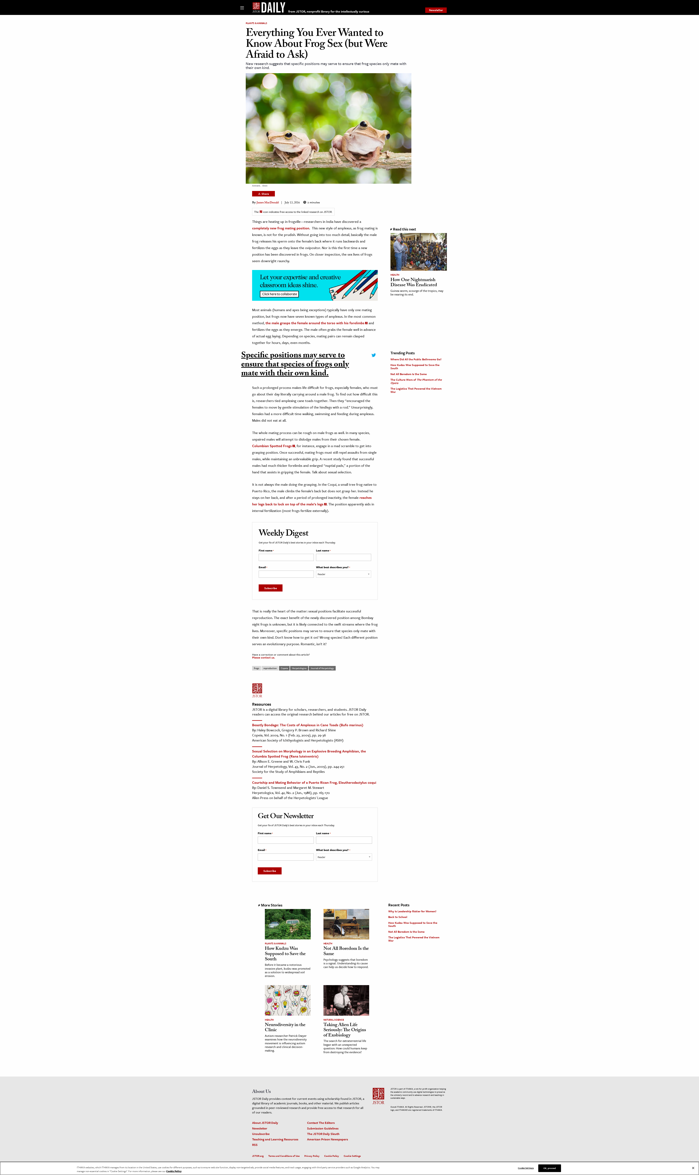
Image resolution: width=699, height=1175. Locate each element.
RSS (255, 1144)
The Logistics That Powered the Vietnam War (416, 390)
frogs (256, 668)
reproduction (270, 668)
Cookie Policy (331, 1156)
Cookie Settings (352, 1156)
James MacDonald (268, 202)
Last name (323, 550)
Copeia (284, 668)
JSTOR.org (258, 1156)
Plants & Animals (256, 23)
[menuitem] (436, 10)
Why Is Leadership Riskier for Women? (412, 911)
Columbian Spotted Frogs (272, 445)
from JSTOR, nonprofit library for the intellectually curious (328, 11)
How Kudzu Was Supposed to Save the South (414, 366)
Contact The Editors (321, 1122)
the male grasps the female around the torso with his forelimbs (315, 322)
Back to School (397, 917)
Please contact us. (263, 657)
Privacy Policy (311, 1156)
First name (266, 550)
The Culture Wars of (416, 381)
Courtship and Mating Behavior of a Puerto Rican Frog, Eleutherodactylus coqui (314, 782)
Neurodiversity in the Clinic (285, 1028)
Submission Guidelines (323, 1128)
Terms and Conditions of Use (284, 1156)
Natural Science (333, 1020)
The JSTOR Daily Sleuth (323, 1133)
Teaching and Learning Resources (275, 1139)
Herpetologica (299, 668)
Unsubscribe (261, 1133)
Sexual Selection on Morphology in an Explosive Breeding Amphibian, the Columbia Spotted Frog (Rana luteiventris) (309, 754)
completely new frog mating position (280, 228)
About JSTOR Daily (265, 1122)
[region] (349, 1168)
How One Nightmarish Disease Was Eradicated (413, 283)
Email (263, 567)
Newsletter (436, 10)
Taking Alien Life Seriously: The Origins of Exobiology (344, 1030)
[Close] (693, 1168)
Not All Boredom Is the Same (408, 374)
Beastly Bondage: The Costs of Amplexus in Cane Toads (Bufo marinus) (307, 724)
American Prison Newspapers (327, 1139)
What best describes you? (333, 567)
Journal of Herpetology (322, 668)
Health (394, 275)
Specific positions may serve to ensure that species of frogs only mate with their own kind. (295, 365)
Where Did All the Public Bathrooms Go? (415, 359)
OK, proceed (549, 1168)
